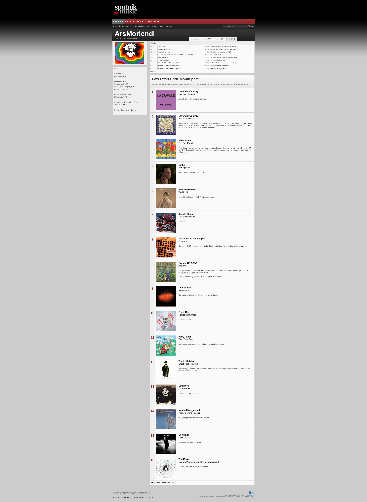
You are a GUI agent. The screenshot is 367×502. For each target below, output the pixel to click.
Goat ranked (162, 46)
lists (149, 21)
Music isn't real (163, 57)
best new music (166, 26)
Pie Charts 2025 (215, 55)
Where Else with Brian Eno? (219, 65)
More (152, 71)
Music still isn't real (164, 52)
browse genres (125, 26)
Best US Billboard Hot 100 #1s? (168, 63)
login (115, 26)
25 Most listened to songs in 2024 (169, 68)
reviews (118, 21)
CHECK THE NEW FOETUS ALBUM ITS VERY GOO (175, 55)
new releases (139, 26)
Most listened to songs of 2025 (220, 52)
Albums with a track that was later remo (223, 49)
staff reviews (152, 26)
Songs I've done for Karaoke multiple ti (223, 46)
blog (157, 21)
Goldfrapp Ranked (164, 49)
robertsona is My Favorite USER (168, 65)
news (140, 21)
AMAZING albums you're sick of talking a (223, 63)
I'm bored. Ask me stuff (218, 60)
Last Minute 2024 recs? (218, 68)
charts (129, 21)
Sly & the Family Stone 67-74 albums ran (224, 57)
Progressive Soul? (164, 60)
